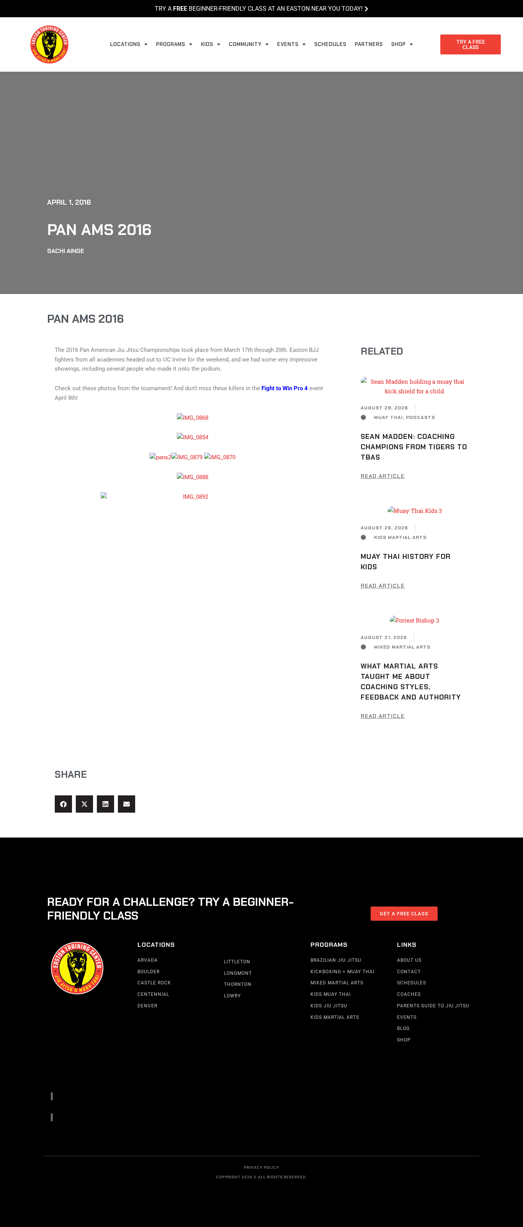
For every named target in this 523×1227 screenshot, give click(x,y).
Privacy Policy (261, 1167)
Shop (398, 44)
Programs (170, 44)
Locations (125, 44)
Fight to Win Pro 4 (285, 388)
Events (288, 44)
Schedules (330, 44)
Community (245, 44)
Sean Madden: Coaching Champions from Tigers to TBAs (414, 447)
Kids (207, 44)
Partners (369, 44)
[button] (63, 804)
